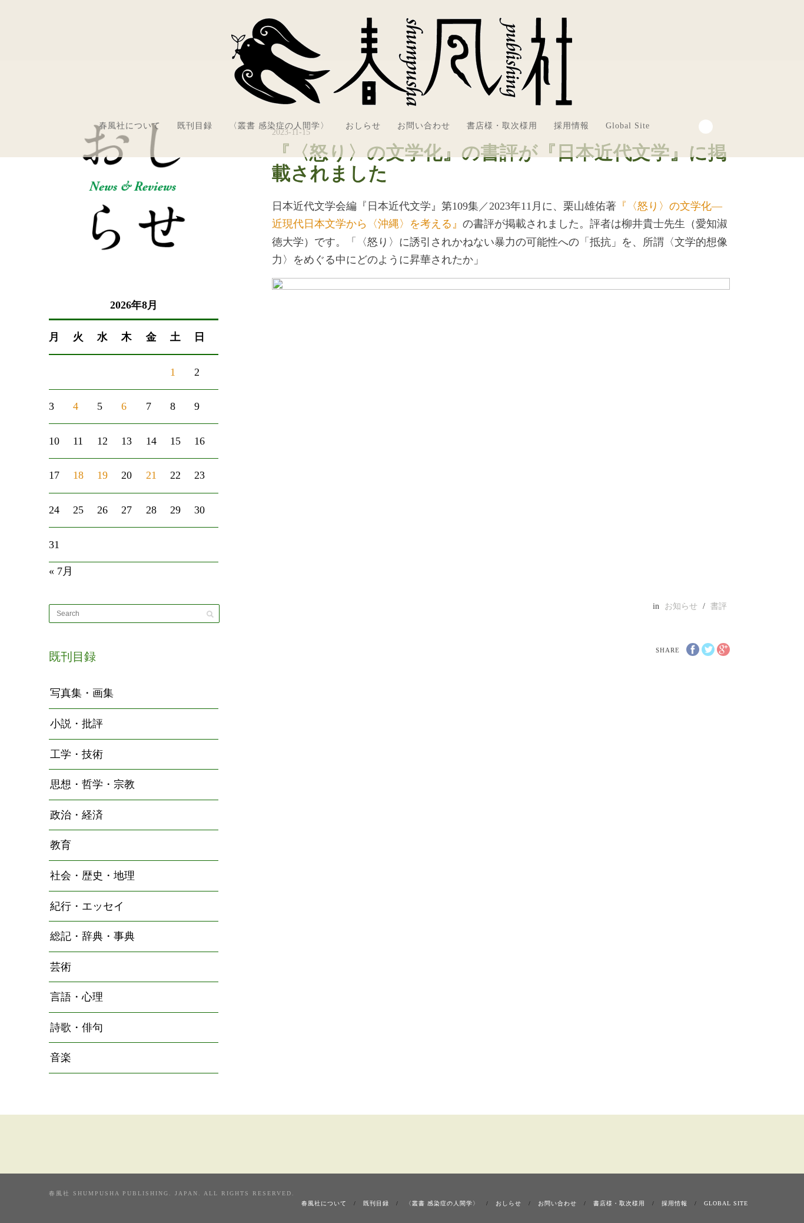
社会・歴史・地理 (92, 875)
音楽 (60, 1057)
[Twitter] (687, 125)
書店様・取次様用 (502, 125)
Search (706, 127)
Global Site (628, 125)
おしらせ (363, 125)
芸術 (60, 967)
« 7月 (61, 571)
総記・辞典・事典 (92, 936)
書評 (718, 606)
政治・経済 (76, 815)
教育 (60, 845)
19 (102, 475)
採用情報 (571, 125)
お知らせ (681, 606)
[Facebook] (671, 125)
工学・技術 (76, 754)
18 (78, 475)
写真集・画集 (82, 693)
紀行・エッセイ (87, 906)
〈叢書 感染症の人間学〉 (279, 125)
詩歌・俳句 (76, 1027)
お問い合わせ (423, 125)
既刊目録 (194, 125)
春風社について (130, 125)
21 (151, 475)
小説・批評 (76, 724)
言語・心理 (76, 997)
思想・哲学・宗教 (92, 784)
